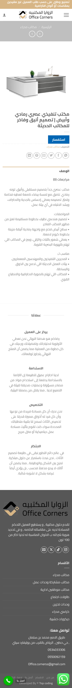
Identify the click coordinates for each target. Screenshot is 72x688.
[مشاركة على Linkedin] (29, 155)
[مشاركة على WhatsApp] (65, 155)
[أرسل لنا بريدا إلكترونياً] (44, 549)
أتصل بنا (29, 677)
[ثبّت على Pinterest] (36, 155)
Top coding (46, 683)
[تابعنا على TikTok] (58, 549)
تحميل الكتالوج (15, 677)
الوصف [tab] (64, 171)
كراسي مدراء (60, 612)
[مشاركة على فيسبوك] (58, 155)
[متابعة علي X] (51, 549)
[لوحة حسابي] (4, 15)
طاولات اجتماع (60, 597)
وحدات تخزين (61, 604)
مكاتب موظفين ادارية (55, 590)
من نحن (50, 677)
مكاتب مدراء (28, 27)
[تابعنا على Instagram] (65, 549)
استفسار (58, 139)
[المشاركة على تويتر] (51, 155)
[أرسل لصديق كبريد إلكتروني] (44, 155)
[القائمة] (66, 15)
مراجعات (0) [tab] (61, 179)
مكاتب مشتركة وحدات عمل (51, 582)
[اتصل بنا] (8, 680)
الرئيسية (47, 27)
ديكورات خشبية (59, 619)
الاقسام (39, 677)
